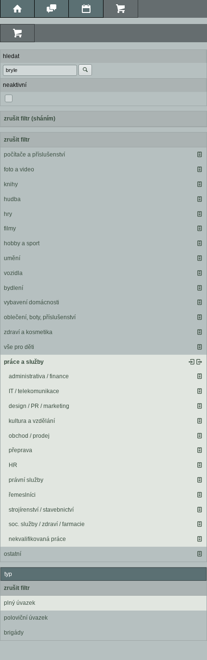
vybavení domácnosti (31, 302)
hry (8, 214)
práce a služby (24, 362)
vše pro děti (19, 347)
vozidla (13, 273)
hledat (11, 56)
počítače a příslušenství (34, 154)
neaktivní (14, 85)
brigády (14, 632)
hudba (12, 199)
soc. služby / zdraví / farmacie (47, 524)
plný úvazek (19, 603)
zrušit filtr (17, 139)
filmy (10, 228)
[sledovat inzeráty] (199, 154)
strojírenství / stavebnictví (41, 509)
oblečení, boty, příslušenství (40, 317)
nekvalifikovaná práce (37, 539)
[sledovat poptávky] (191, 362)
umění (12, 258)
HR (13, 465)
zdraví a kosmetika (28, 332)
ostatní (12, 554)
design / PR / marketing (39, 406)
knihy (11, 184)
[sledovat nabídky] (199, 362)
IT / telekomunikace (34, 391)
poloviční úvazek (26, 617)
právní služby (26, 480)
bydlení (13, 288)
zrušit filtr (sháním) (29, 118)
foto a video (19, 169)
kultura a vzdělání (32, 421)
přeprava (20, 450)
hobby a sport (21, 243)
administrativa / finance (39, 376)
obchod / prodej (29, 435)
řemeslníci (22, 495)
